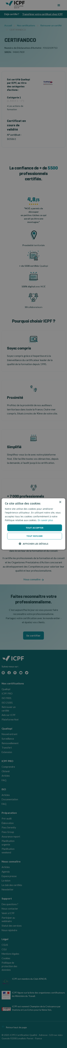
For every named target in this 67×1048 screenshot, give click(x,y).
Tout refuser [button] (35, 536)
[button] (33, 544)
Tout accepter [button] (34, 527)
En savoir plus (45, 520)
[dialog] (33, 524)
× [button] (60, 502)
